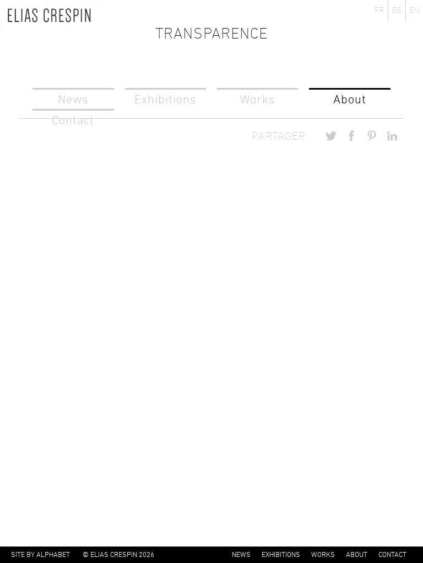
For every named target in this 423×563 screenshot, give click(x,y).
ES (397, 10)
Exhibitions (165, 99)
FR (379, 10)
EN (414, 10)
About (349, 99)
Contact (392, 554)
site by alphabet (40, 554)
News (73, 99)
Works (257, 99)
